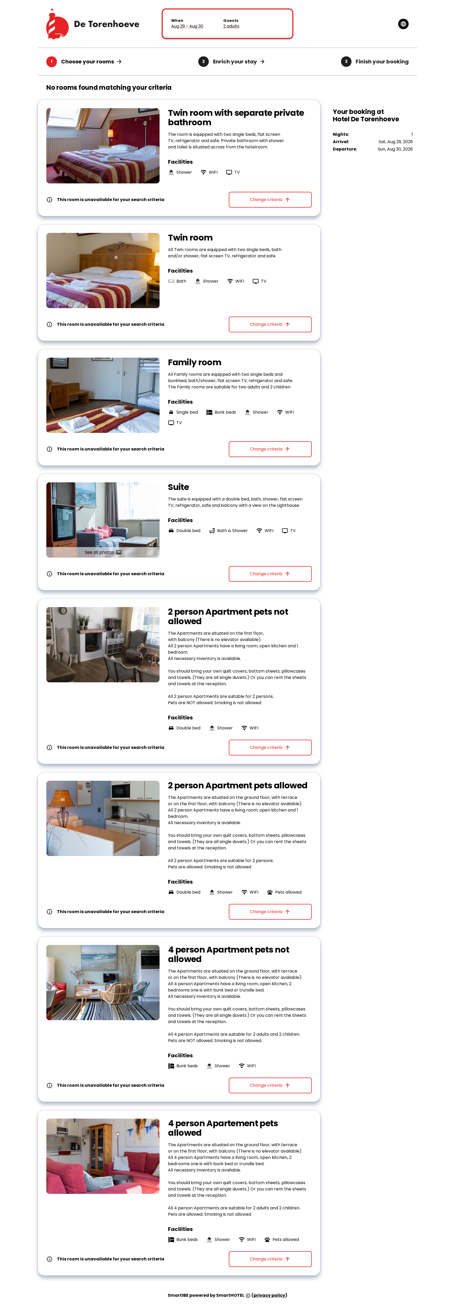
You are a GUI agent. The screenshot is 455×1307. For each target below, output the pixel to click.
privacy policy (269, 1295)
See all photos (99, 552)
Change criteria (266, 200)
